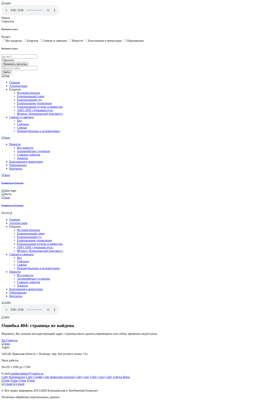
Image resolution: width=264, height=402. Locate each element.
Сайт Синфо (34, 377)
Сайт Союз (97, 377)
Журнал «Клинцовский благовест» (40, 113)
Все (19, 120)
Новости (78, 40)
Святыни (23, 124)
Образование (135, 40)
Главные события (28, 154)
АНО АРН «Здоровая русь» (35, 110)
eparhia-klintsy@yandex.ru (26, 373)
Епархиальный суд (29, 99)
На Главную (10, 340)
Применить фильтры (15, 64)
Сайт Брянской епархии (59, 377)
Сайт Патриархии (13, 377)
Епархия (33, 40)
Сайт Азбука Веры (117, 377)
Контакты (15, 168)
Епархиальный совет (31, 96)
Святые (22, 127)
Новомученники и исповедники (38, 131)
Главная (14, 82)
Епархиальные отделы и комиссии (40, 106)
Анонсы (22, 158)
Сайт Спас (82, 377)
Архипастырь (18, 86)
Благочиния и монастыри (105, 40)
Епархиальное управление (34, 103)
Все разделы (14, 40)
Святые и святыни (55, 40)
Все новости (25, 147)
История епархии (28, 92)
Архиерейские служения (33, 151)
